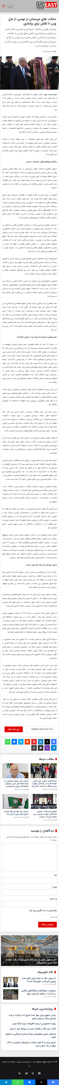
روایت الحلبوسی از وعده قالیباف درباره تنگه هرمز (34, 1023)
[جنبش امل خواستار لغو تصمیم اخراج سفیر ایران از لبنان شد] (15, 801)
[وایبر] (47, 748)
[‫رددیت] (27, 742)
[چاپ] (34, 748)
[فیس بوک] (54, 742)
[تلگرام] (54, 748)
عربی (10, 6)
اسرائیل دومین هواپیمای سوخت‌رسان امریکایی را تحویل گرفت (30, 1035)
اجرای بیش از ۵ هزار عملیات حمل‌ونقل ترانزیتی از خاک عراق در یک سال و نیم (31, 1044)
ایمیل (54, 887)
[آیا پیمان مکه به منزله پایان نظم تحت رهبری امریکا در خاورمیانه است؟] (10, 982)
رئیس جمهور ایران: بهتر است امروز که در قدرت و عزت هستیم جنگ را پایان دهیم (32, 1016)
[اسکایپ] (21, 742)
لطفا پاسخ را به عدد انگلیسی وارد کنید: (43, 910)
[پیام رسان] (14, 742)
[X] (47, 742)
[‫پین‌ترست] (34, 742)
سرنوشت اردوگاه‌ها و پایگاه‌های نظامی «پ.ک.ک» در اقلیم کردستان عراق (38, 992)
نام (55, 875)
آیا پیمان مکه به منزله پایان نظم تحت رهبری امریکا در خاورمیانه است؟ (39, 980)
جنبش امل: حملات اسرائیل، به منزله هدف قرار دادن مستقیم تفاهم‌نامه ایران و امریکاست (16, 783)
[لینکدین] (40, 742)
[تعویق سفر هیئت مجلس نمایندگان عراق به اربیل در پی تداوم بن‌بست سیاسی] (44, 801)
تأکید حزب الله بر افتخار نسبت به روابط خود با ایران (33, 1029)
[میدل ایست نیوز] (47, 6)
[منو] (3, 7)
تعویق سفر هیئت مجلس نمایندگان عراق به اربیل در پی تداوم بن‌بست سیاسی (45, 814)
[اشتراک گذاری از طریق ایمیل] (40, 748)
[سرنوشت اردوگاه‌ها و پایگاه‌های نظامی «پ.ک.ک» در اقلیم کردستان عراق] (10, 994)
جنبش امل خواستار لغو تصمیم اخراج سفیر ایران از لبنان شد (16, 813)
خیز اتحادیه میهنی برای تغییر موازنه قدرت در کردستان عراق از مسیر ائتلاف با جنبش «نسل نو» (44, 783)
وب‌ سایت (53, 898)
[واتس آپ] (7, 742)
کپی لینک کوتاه (13, 729)
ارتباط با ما (11, 1061)
